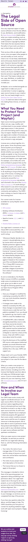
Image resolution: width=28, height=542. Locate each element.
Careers (10, 1)
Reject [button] (24, 533)
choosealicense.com (10, 381)
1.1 (17, 218)
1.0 (15, 218)
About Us (4, 1)
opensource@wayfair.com (9, 489)
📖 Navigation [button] (5, 13)
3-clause (10, 213)
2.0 (22, 218)
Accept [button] (23, 529)
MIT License (11, 167)
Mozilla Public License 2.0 (11, 223)
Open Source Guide (9, 35)
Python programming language (11, 165)
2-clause (17, 213)
